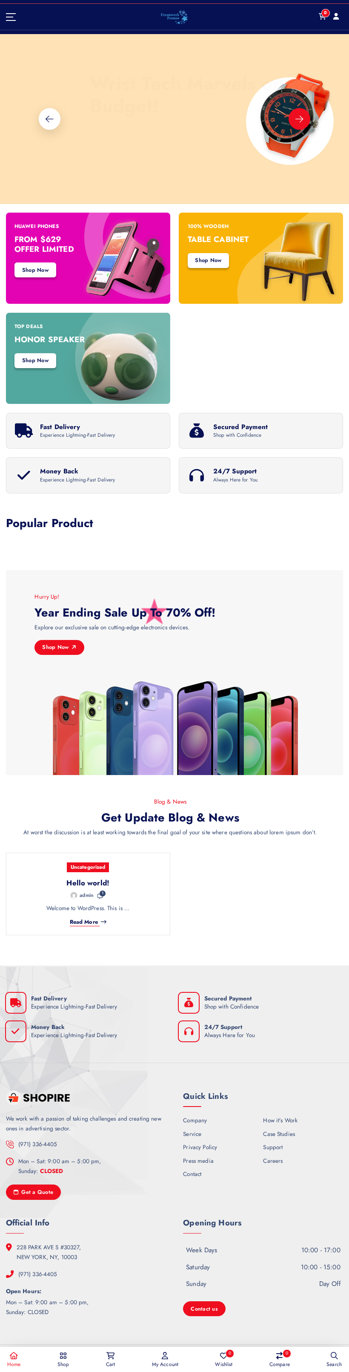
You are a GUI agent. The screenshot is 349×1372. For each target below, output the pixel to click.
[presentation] (49, 119)
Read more (84, 922)
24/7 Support (235, 471)
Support (273, 1147)
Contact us (204, 1309)
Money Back (59, 471)
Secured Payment (240, 427)
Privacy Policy (200, 1147)
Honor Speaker (49, 339)
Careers (273, 1160)
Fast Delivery (60, 427)
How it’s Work (280, 1120)
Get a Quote (36, 1192)
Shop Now (27, 177)
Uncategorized (88, 867)
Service (192, 1134)
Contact (192, 1174)
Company (195, 1120)
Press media (198, 1160)
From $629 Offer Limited (44, 243)
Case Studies (279, 1134)
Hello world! (87, 883)
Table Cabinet (218, 239)
